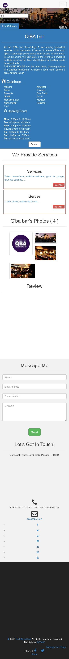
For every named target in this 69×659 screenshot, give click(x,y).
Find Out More (9, 26)
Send (34, 432)
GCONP (41, 642)
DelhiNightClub (23, 639)
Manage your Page (56, 647)
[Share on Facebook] (35, 651)
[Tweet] (42, 651)
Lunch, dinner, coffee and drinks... (21, 201)
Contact (35, 144)
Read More (59, 184)
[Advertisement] (34, 599)
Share (34, 654)
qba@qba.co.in (34, 518)
